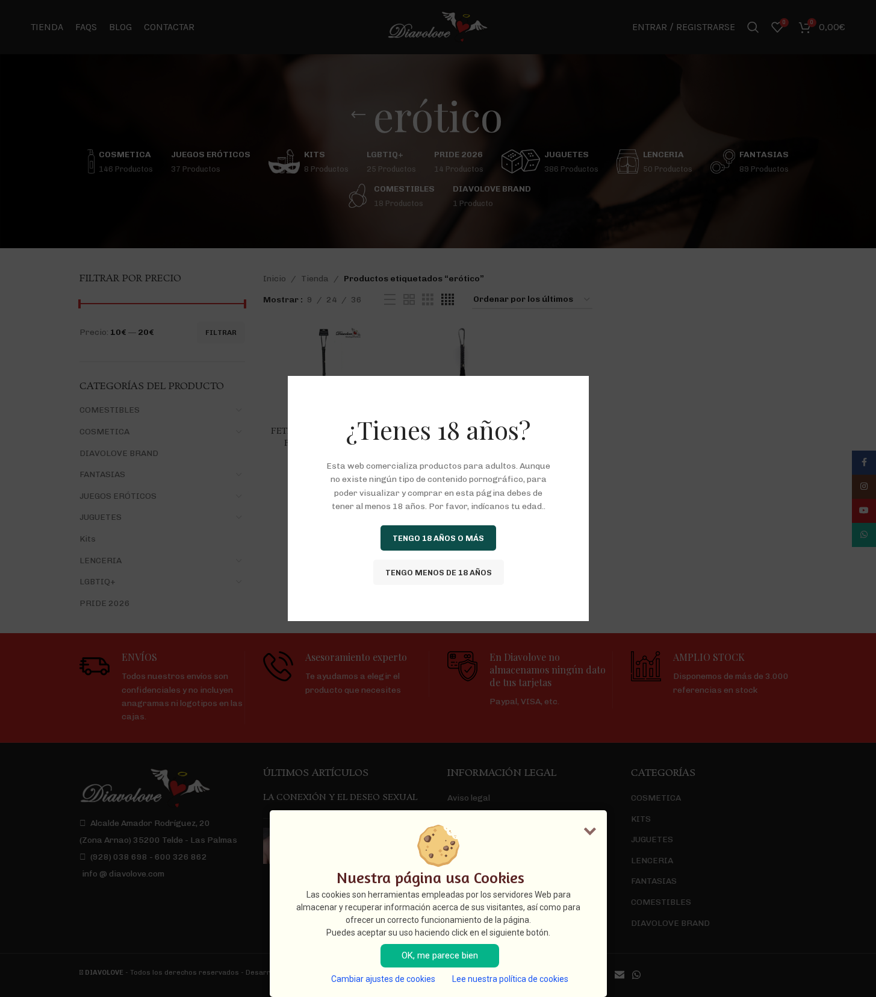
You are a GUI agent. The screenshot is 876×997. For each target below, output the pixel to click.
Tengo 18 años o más (438, 537)
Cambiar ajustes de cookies (383, 979)
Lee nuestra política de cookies (510, 979)
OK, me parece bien (440, 955)
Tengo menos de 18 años (438, 572)
